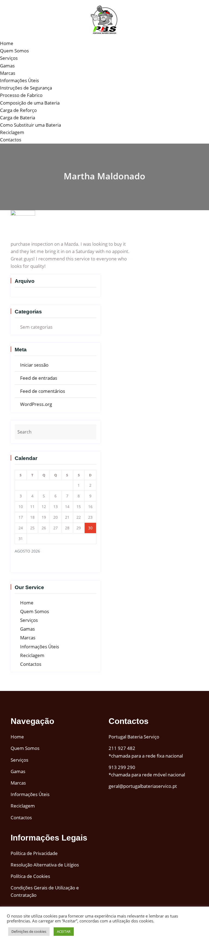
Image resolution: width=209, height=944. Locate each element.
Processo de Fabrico (21, 95)
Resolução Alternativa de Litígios (45, 865)
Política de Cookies (30, 876)
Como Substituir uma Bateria (30, 125)
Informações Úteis (19, 80)
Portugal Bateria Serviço (134, 737)
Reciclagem (12, 132)
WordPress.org (36, 404)
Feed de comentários (42, 391)
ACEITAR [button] (63, 931)
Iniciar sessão (34, 365)
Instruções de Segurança (26, 88)
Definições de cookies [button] (28, 931)
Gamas (7, 66)
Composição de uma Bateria (30, 103)
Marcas (7, 73)
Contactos (10, 139)
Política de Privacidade (34, 853)
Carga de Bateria (17, 117)
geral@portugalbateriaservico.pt (143, 786)
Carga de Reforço (18, 110)
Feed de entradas (38, 378)
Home (6, 43)
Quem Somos (14, 51)
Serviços (9, 58)
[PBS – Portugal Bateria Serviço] (104, 19)
